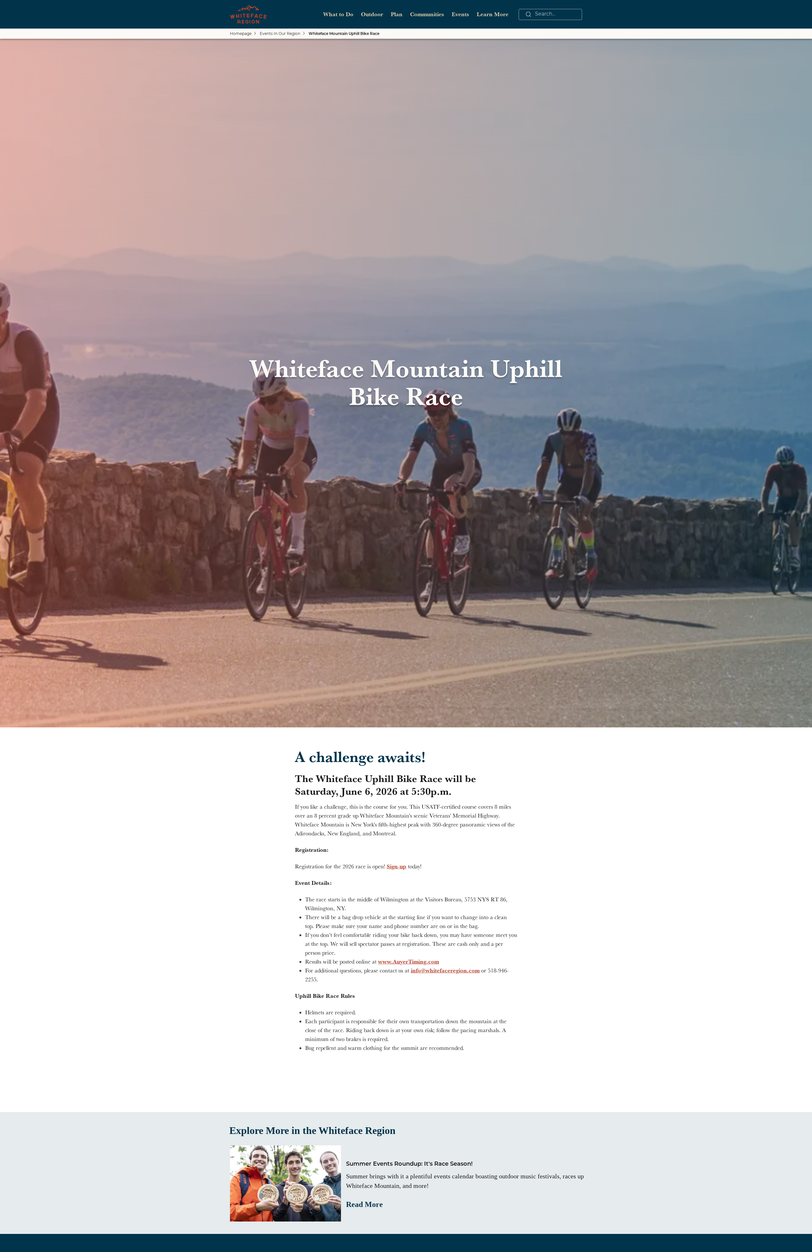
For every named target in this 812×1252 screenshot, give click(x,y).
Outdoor (372, 14)
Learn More (492, 14)
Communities (427, 14)
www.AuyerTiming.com (408, 961)
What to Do (338, 14)
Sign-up (396, 866)
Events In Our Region (280, 33)
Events (460, 14)
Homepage (241, 33)
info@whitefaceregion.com (445, 970)
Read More (364, 1204)
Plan (397, 14)
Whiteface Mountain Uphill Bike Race (344, 34)
